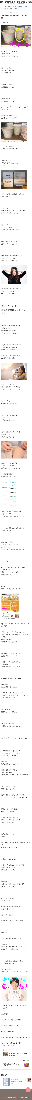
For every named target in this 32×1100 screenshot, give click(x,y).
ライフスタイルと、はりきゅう (10, 12)
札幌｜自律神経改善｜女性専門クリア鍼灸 (18, 1097)
